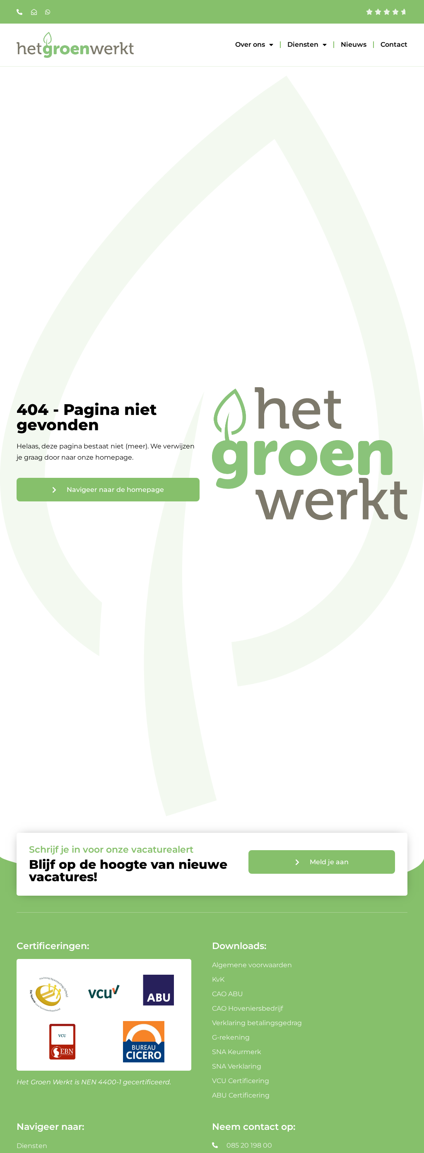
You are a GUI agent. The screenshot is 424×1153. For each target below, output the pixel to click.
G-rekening (231, 1037)
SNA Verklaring (236, 1066)
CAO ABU (227, 994)
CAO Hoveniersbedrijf (247, 1008)
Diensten (302, 44)
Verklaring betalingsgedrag (257, 1023)
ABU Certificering (241, 1095)
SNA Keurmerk (236, 1052)
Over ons (250, 44)
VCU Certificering (240, 1081)
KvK (218, 979)
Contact (394, 44)
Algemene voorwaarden (252, 965)
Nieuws (353, 44)
